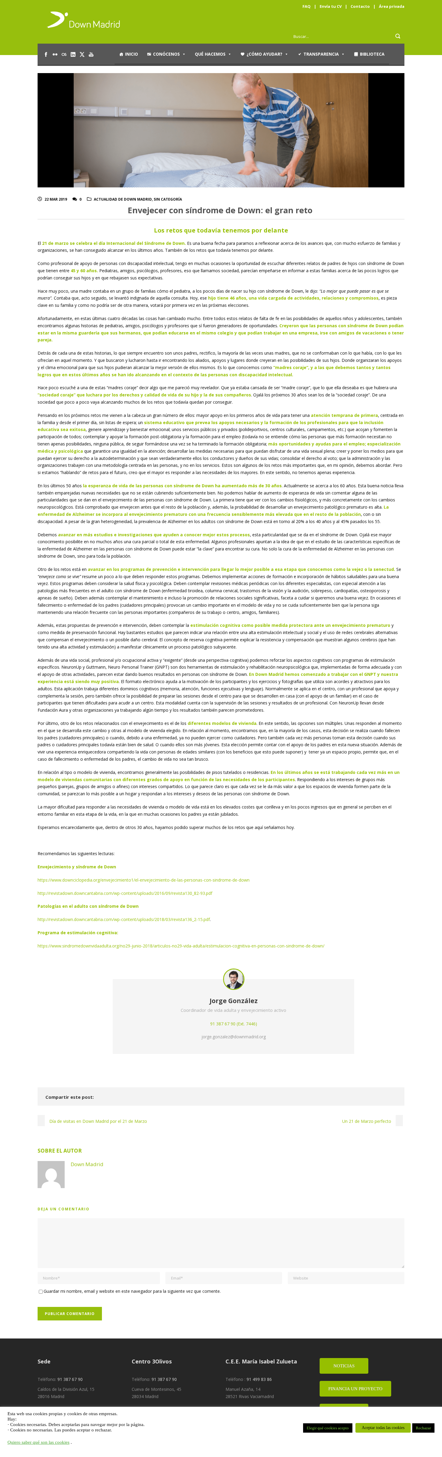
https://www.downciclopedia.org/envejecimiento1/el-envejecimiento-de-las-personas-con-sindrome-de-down (144, 880)
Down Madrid (87, 1164)
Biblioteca (372, 54)
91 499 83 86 (259, 1379)
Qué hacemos (210, 54)
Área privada (391, 6)
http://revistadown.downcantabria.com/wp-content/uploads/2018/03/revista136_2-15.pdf (124, 919)
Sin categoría (168, 199)
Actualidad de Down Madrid (123, 199)
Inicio (131, 54)
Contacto (360, 6)
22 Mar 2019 (56, 199)
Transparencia (321, 54)
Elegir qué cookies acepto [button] (328, 1428)
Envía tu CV (331, 6)
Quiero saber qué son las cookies (38, 1442)
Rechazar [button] (423, 1428)
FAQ (306, 6)
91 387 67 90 (70, 1379)
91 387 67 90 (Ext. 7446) (233, 1024)
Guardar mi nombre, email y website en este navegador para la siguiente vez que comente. (132, 1291)
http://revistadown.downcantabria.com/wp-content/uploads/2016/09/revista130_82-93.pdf (125, 893)
